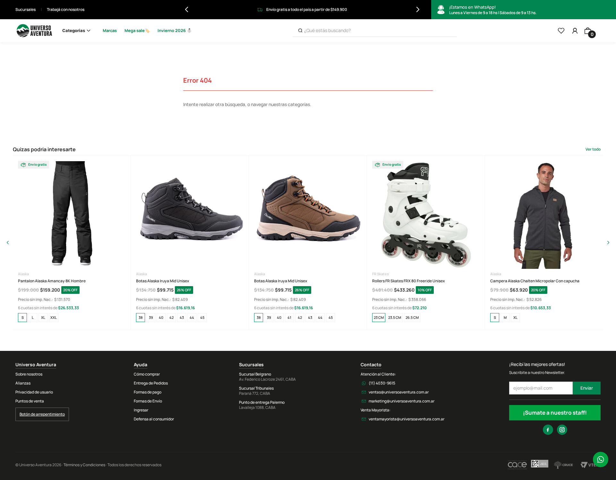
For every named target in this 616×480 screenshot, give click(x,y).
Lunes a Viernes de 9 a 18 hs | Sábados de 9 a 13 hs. (492, 9)
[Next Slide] (418, 9)
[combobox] (375, 31)
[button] (22, 317)
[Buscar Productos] (300, 30)
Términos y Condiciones (84, 465)
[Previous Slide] (187, 9)
